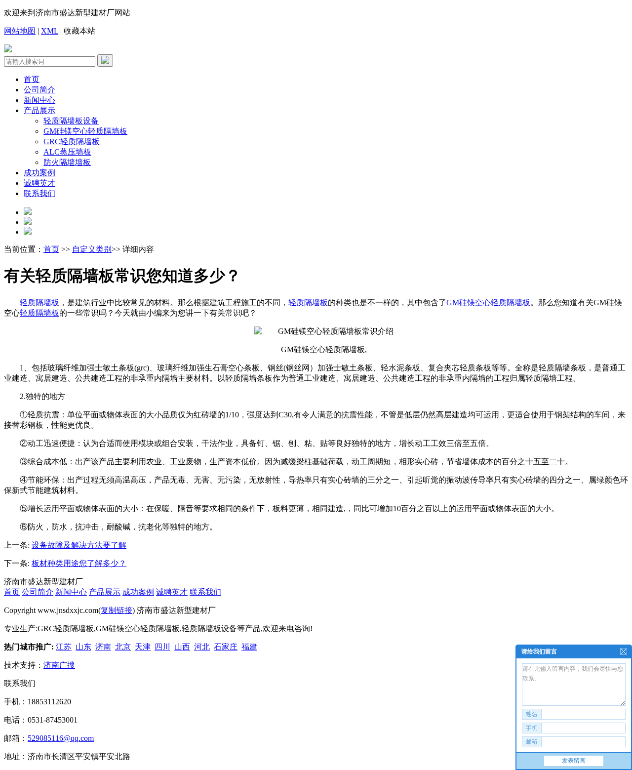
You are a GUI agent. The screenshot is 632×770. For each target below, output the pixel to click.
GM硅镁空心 (468, 302)
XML (49, 31)
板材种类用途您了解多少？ (79, 563)
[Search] (105, 60)
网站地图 (20, 31)
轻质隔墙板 (39, 302)
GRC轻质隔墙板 (71, 141)
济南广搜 (59, 665)
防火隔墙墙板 (67, 162)
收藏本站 (79, 31)
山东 (83, 647)
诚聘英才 (39, 183)
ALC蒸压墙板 (67, 152)
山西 (182, 647)
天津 (143, 647)
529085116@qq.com (61, 738)
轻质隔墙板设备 (71, 121)
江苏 (64, 647)
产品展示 (39, 110)
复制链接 (116, 610)
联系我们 (39, 193)
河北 (202, 647)
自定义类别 (92, 249)
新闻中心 (39, 100)
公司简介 (39, 89)
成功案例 (39, 172)
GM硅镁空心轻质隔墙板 (85, 131)
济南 (103, 647)
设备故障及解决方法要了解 (79, 545)
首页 (32, 79)
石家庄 (225, 647)
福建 (249, 647)
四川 (162, 647)
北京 (123, 647)
